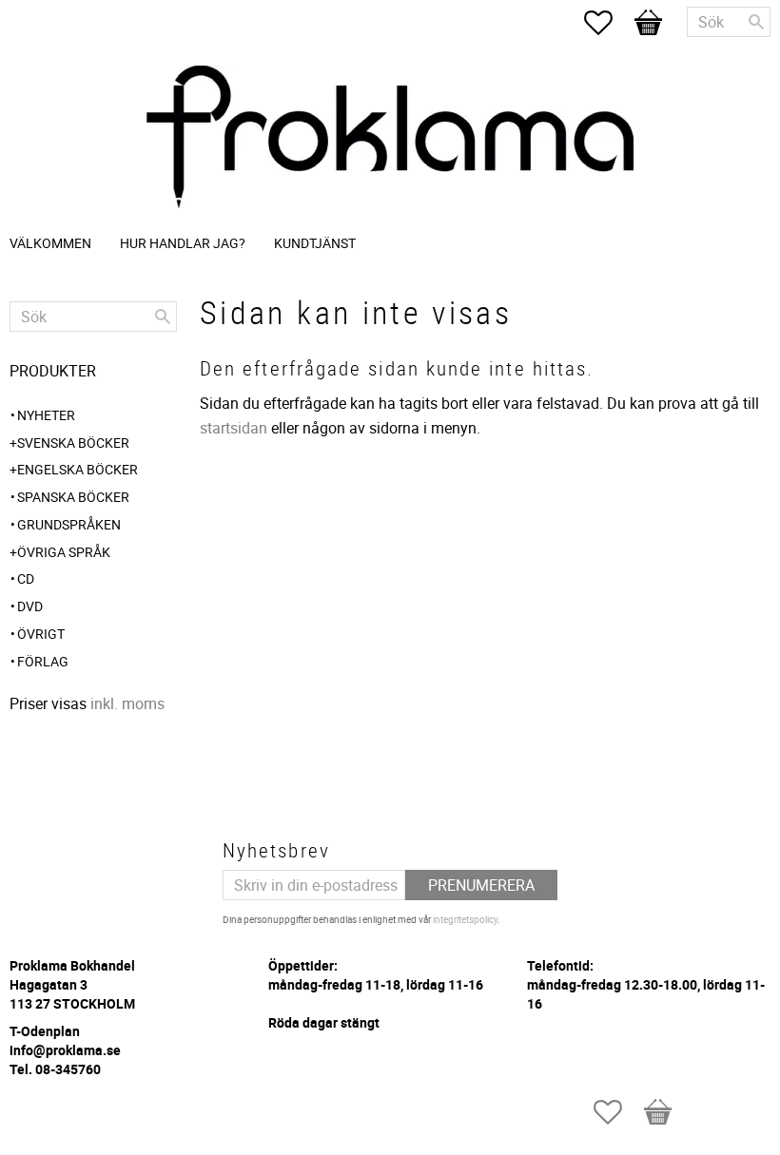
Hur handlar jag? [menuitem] (182, 243)
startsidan (233, 427)
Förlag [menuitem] (42, 661)
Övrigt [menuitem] (41, 634)
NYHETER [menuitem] (46, 415)
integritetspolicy (465, 919)
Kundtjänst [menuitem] (315, 243)
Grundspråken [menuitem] (69, 524)
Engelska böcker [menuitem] (77, 469)
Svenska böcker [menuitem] (73, 442)
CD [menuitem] (25, 578)
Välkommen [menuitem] (50, 243)
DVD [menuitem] (30, 606)
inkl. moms (127, 703)
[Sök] (756, 22)
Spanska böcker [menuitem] (73, 497)
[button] (608, 23)
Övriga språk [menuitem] (63, 552)
